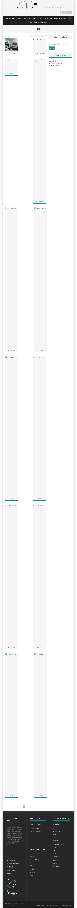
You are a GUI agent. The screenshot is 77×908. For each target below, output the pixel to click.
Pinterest (67, 12)
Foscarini (55, 841)
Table (31, 875)
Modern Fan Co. (54, 65)
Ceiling (39, 18)
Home (7, 18)
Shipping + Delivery (35, 825)
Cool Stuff (33, 23)
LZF (54, 850)
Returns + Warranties (36, 831)
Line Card (44, 23)
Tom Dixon (56, 866)
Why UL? (9, 857)
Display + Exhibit (62, 18)
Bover (54, 834)
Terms (46, 905)
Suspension (12, 18)
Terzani (55, 863)
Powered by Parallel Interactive (63, 905)
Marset (55, 854)
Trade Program (11, 870)
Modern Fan (56, 857)
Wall (30, 18)
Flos (54, 838)
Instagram (70, 12)
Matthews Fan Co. (54, 63)
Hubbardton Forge (58, 844)
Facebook (61, 12)
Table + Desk (53, 18)
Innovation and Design (13, 864)
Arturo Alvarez (57, 831)
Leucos (55, 847)
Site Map (51, 905)
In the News (10, 867)
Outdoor (45, 18)
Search (52, 48)
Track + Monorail (23, 18)
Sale (39, 23)
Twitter (64, 12)
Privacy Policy (40, 905)
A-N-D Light (56, 825)
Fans (70, 18)
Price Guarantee (34, 828)
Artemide (55, 828)
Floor (34, 18)
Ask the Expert (11, 860)
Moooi (54, 860)
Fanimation (52, 61)
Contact (9, 873)
